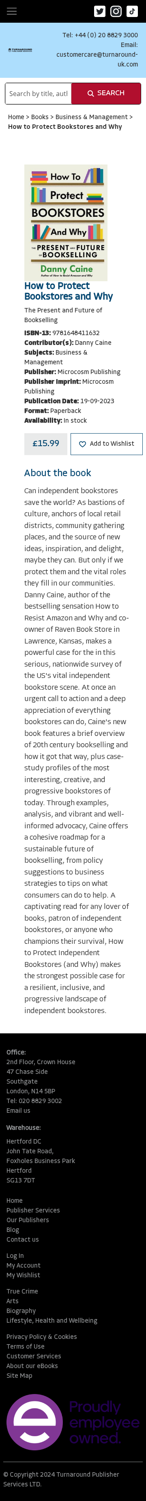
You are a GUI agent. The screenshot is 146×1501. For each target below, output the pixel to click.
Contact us (22, 1240)
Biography (21, 1311)
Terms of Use (25, 1347)
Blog (12, 1230)
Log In (15, 1256)
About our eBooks (32, 1366)
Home (17, 117)
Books (40, 117)
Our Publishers (27, 1220)
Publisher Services (33, 1211)
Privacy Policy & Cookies (41, 1337)
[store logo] (20, 50)
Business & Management (92, 117)
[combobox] (38, 93)
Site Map (19, 1376)
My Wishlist (23, 1275)
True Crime (22, 1292)
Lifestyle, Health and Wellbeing (51, 1321)
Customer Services (33, 1356)
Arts (12, 1301)
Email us (18, 1111)
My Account (23, 1266)
